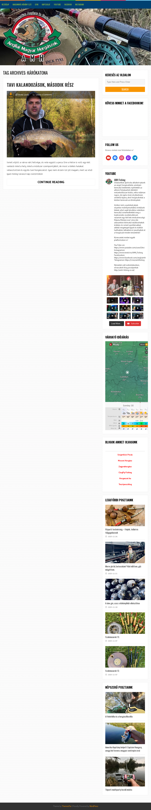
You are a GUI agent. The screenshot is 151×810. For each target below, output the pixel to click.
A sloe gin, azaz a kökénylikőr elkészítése (122, 603)
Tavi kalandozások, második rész (40, 84)
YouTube (57, 4)
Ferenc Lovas (23, 94)
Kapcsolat (46, 4)
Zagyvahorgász (125, 466)
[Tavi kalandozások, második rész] (51, 124)
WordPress (94, 806)
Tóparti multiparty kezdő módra (118, 789)
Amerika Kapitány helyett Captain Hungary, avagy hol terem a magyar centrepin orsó (123, 749)
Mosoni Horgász (125, 460)
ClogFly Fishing (125, 472)
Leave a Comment (44, 94)
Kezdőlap (5, 4)
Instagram (79, 4)
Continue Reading (62, 183)
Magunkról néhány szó (22, 4)
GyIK (36, 4)
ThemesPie (66, 806)
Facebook (68, 4)
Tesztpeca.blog (125, 484)
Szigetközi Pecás (125, 454)
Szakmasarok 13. (112, 637)
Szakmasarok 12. (112, 670)
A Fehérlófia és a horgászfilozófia (119, 716)
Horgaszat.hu (125, 478)
